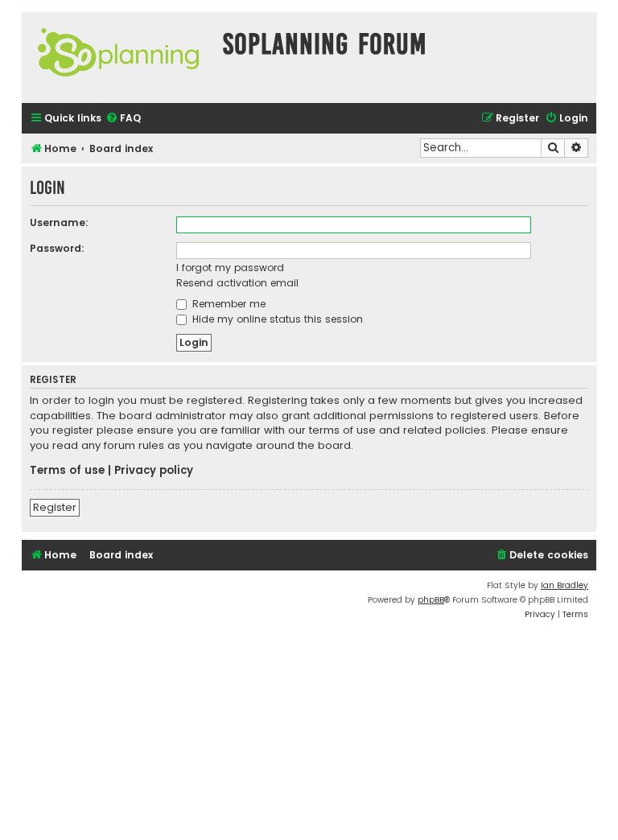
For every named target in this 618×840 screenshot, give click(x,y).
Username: (59, 222)
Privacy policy (153, 470)
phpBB (431, 600)
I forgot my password (230, 267)
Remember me (227, 304)
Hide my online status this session (276, 319)
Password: (57, 248)
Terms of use (67, 470)
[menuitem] (123, 119)
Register (54, 507)
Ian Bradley (564, 585)
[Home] (118, 57)
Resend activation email (237, 283)
